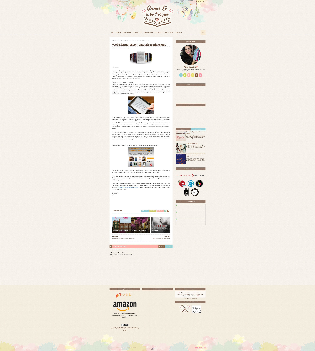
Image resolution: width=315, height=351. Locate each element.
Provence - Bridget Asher (139, 230)
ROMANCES (136, 32)
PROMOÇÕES (148, 32)
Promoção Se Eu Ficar (192, 143)
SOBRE (118, 32)
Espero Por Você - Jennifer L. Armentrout (160, 229)
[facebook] (194, 1)
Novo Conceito (124, 40)
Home (113, 40)
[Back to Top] (204, 347)
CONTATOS (178, 32)
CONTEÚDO (198, 129)
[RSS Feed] (192, 75)
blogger (161, 246)
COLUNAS (158, 32)
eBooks (118, 40)
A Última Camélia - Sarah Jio (120, 230)
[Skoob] (196, 75)
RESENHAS (126, 32)
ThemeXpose (112, 347)
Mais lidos (183, 129)
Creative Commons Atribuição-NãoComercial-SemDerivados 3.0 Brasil (125, 329)
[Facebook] (181, 75)
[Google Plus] (185, 75)
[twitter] (196, 1)
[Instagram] (188, 75)
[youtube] (198, 1)
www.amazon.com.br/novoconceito (127, 187)
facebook (169, 246)
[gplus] (203, 1)
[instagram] (201, 1)
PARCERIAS (168, 32)
